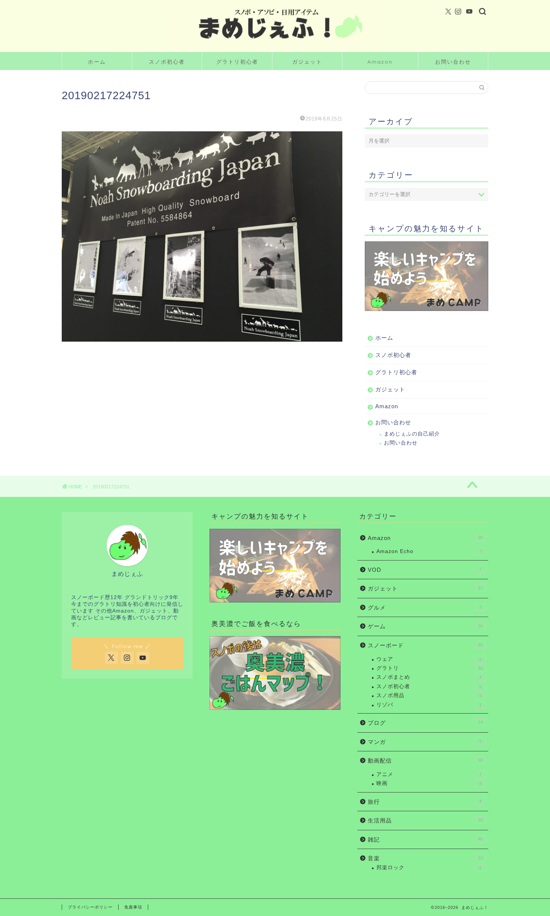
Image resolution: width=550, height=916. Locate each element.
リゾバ (429, 705)
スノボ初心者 (167, 61)
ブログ (425, 723)
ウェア (429, 659)
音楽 (425, 858)
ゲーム (425, 626)
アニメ (429, 774)
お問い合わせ (453, 61)
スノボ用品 (429, 695)
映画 (429, 783)
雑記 (425, 839)
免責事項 (133, 907)
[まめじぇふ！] (275, 46)
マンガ (425, 742)
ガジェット (307, 61)
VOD (425, 570)
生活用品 (425, 820)
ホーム (97, 61)
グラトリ (429, 668)
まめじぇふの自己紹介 (412, 434)
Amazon (379, 61)
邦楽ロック (429, 867)
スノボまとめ (429, 677)
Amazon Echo (429, 551)
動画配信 (425, 760)
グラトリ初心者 (237, 61)
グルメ (425, 607)
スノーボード (425, 645)
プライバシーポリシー (90, 907)
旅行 (425, 802)
